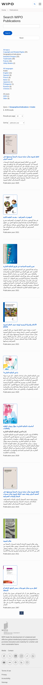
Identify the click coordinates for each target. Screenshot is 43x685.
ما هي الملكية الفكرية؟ (10, 372)
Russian (6, 86)
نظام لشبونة (7, 541)
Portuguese (7, 84)
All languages (8, 68)
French (5, 77)
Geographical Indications (19, 107)
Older (5, 98)
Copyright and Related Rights (13, 52)
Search (7, 33)
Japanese (6, 82)
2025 (5, 96)
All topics (6, 50)
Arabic (32, 107)
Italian (5, 80)
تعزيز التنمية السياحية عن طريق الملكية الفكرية (18, 266)
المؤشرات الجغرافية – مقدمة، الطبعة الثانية (17, 217)
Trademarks (7, 59)
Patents (6, 61)
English (6, 73)
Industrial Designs (9, 56)
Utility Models (8, 63)
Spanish (6, 75)
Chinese (6, 89)
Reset (22, 38)
